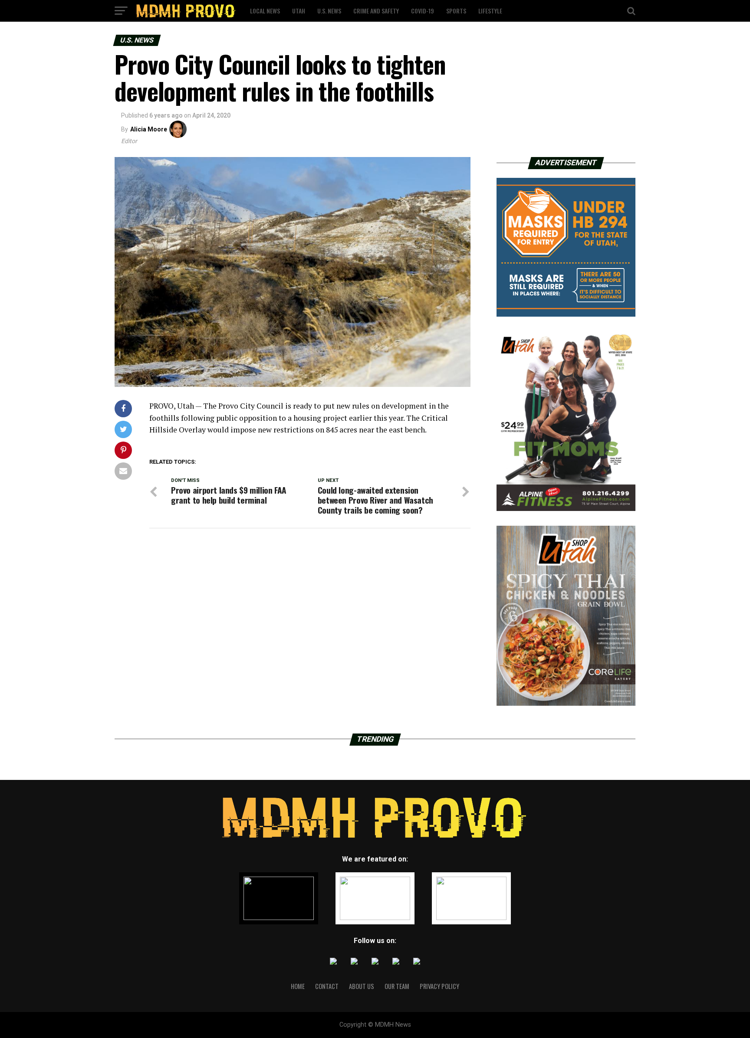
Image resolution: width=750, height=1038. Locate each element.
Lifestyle (490, 10)
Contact (327, 986)
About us (361, 986)
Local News (265, 10)
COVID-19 (422, 10)
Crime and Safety (376, 10)
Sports (456, 10)
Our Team (397, 986)
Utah (298, 10)
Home (298, 986)
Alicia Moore (148, 129)
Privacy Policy (439, 986)
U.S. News (329, 10)
